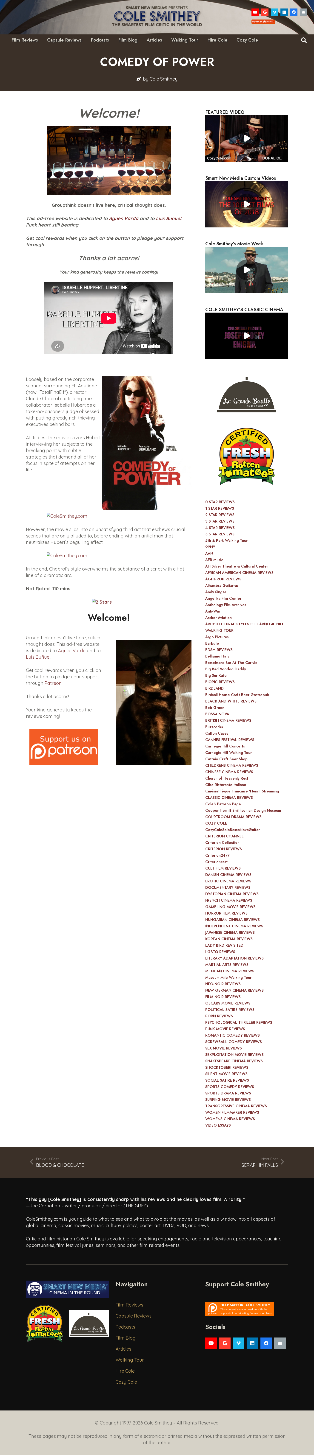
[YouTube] (255, 12)
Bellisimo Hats (217, 656)
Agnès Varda (123, 218)
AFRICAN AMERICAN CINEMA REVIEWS (239, 572)
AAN (209, 553)
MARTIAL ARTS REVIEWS (226, 964)
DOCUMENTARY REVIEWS (227, 887)
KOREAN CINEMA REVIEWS (229, 939)
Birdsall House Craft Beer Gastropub (237, 694)
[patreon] (64, 747)
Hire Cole (125, 1371)
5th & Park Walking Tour (226, 540)
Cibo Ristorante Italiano (225, 784)
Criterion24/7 (217, 855)
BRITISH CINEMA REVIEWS (228, 720)
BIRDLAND (214, 688)
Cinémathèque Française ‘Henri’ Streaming (242, 791)
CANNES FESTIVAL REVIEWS (229, 739)
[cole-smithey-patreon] (246, 1309)
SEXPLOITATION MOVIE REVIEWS (234, 1054)
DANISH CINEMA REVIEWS (228, 874)
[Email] (303, 12)
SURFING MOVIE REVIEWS (228, 1099)
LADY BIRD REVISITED (224, 945)
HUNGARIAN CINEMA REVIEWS (232, 919)
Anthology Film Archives (225, 604)
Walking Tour (130, 1360)
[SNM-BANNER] (67, 1289)
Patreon (53, 683)
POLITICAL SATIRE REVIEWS (229, 1009)
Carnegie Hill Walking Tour (228, 752)
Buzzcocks (214, 727)
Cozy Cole (126, 1382)
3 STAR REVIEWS (219, 521)
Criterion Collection (222, 842)
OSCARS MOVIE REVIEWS (227, 1003)
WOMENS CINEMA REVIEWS (230, 1119)
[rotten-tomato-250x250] (246, 456)
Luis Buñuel (168, 218)
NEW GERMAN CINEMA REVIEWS (234, 990)
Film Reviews (129, 1305)
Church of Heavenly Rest (226, 778)
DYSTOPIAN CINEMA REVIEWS (232, 894)
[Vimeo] (274, 12)
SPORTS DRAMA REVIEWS (228, 1093)
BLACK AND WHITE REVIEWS (231, 701)
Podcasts (125, 1327)
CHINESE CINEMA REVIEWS (229, 772)
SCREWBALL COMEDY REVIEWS (233, 1041)
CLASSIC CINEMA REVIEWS (229, 797)
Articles (123, 1349)
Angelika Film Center (223, 598)
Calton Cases (216, 733)
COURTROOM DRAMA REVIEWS (233, 817)
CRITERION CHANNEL (224, 836)
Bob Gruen (214, 707)
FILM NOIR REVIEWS (223, 996)
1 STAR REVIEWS (219, 508)
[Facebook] (293, 12)
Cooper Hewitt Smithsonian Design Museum (243, 810)
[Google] (264, 12)
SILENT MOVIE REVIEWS (226, 1074)
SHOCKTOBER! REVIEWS (226, 1067)
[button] (304, 40)
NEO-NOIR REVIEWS (223, 984)
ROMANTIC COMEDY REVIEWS (232, 1035)
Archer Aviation (218, 617)
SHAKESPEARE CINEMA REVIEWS (234, 1061)
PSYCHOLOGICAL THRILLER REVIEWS (238, 1022)
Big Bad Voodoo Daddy (225, 669)
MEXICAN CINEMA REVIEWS (229, 971)
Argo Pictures (217, 637)
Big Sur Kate (216, 675)
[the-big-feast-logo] (246, 393)
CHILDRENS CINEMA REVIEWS (231, 765)
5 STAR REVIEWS (219, 534)
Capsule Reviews (133, 1316)
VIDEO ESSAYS (218, 1125)
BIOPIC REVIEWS (220, 682)
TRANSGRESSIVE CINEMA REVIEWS (236, 1106)
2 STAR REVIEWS (219, 515)
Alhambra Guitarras (222, 585)
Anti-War (212, 611)
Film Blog (126, 1338)
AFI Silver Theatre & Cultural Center (236, 566)
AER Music (214, 559)
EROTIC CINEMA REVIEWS (228, 881)
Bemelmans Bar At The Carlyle (231, 662)
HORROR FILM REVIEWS (226, 913)
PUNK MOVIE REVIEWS (225, 1029)
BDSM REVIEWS (219, 649)
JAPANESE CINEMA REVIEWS (230, 932)
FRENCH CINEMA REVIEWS (228, 900)
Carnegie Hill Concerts (225, 746)
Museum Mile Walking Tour (228, 977)
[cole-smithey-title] (157, 17)
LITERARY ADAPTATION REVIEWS (234, 958)
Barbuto (212, 643)
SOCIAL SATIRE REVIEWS (227, 1080)
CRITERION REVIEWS (223, 849)
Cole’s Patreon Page (223, 804)
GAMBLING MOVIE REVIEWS (230, 906)
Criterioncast (216, 862)
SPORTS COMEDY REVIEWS (229, 1086)
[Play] (246, 138)
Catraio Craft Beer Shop (226, 759)
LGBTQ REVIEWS (220, 951)
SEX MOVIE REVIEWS (223, 1048)
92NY (210, 547)
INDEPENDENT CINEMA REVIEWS (234, 926)
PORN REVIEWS (219, 1016)
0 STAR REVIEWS (220, 502)
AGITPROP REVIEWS (223, 579)
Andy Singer (215, 592)
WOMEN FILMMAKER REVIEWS (232, 1112)
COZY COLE (216, 823)
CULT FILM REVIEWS (223, 868)
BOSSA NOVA (217, 714)
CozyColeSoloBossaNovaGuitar (232, 829)
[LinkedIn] (284, 12)
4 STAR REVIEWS (220, 527)
